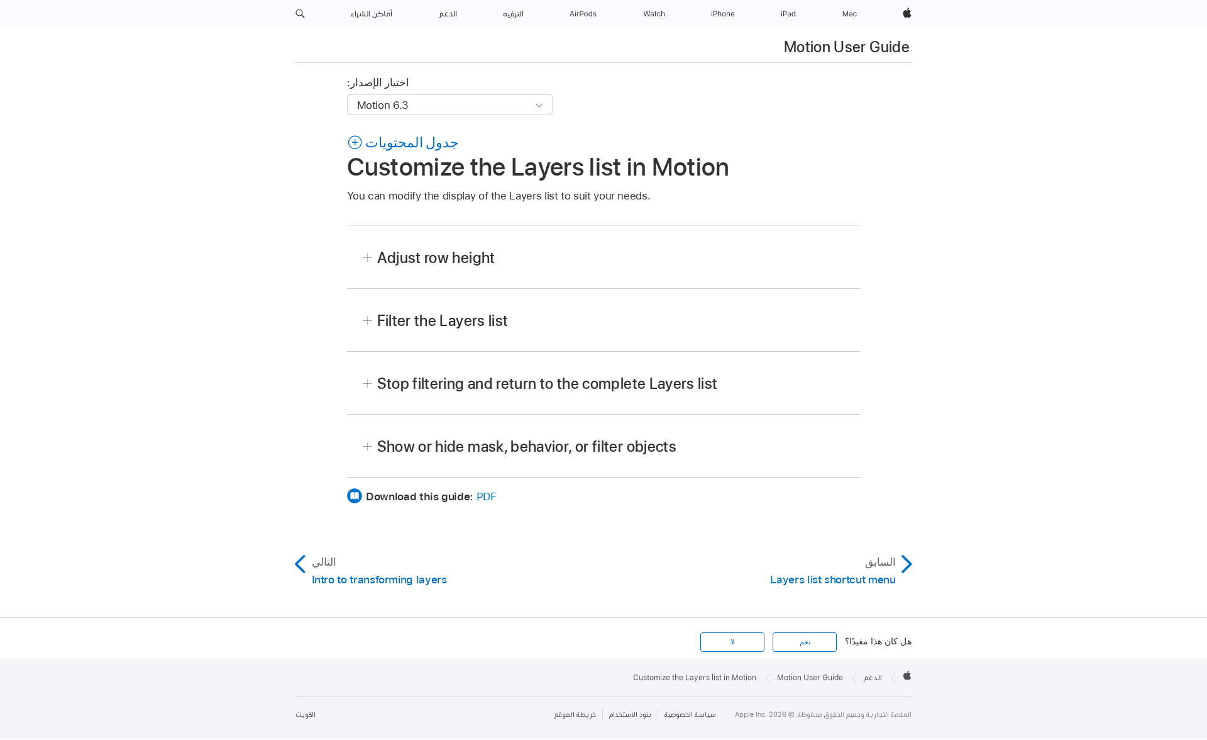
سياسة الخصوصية (690, 714)
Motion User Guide (847, 47)
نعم (805, 641)
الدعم (873, 677)
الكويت (305, 714)
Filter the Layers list (443, 320)
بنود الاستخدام (630, 714)
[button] (300, 14)
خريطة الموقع (575, 714)
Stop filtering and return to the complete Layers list (547, 383)
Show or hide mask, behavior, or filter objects (527, 446)
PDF (487, 496)
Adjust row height (436, 258)
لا (732, 641)
